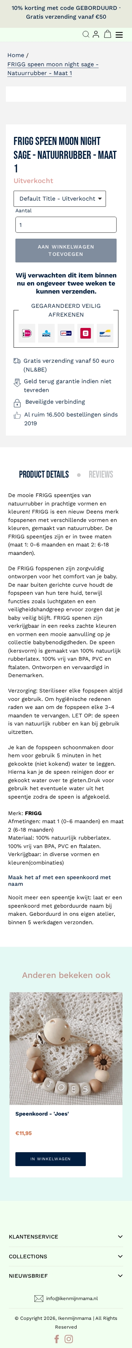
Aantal (23, 210)
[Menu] (120, 33)
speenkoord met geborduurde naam (56, 906)
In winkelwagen (50, 1159)
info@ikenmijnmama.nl (72, 1298)
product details (44, 475)
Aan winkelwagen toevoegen (66, 250)
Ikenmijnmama (74, 1318)
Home (15, 55)
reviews (101, 475)
